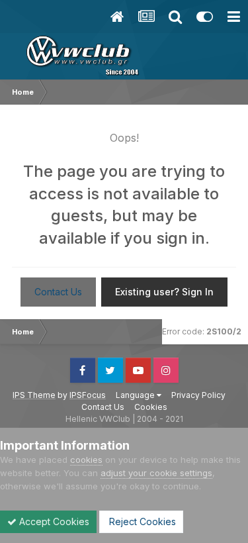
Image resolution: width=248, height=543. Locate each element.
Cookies (150, 407)
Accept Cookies (53, 521)
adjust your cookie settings (156, 473)
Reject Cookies (141, 521)
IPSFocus (87, 395)
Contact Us (58, 291)
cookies (86, 459)
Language (136, 395)
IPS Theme (34, 395)
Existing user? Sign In (164, 291)
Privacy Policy (198, 395)
